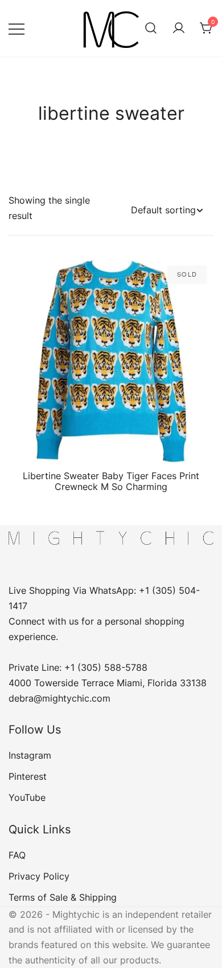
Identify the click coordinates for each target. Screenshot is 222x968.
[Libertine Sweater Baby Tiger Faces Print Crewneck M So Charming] (111, 361)
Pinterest (28, 776)
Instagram (30, 755)
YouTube (27, 797)
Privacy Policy (39, 876)
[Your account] (179, 28)
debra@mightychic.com (59, 698)
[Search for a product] (151, 29)
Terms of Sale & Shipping (63, 897)
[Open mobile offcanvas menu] (16, 28)
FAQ (17, 855)
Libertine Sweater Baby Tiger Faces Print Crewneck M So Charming (111, 481)
